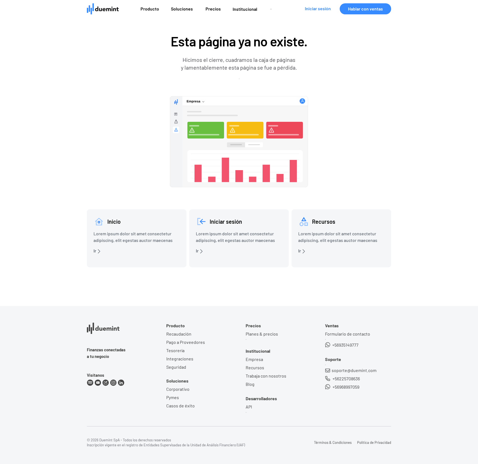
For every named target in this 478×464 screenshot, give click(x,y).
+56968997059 (345, 386)
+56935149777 (344, 344)
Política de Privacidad (374, 442)
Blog (250, 384)
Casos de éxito (180, 405)
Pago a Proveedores (185, 342)
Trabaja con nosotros (266, 375)
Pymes (172, 397)
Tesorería (175, 350)
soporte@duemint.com (354, 370)
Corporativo (177, 389)
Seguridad (176, 367)
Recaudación (178, 333)
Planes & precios (262, 333)
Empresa (254, 359)
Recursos (255, 367)
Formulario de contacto (347, 333)
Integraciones (179, 358)
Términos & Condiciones (333, 442)
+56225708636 (346, 378)
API (249, 406)
